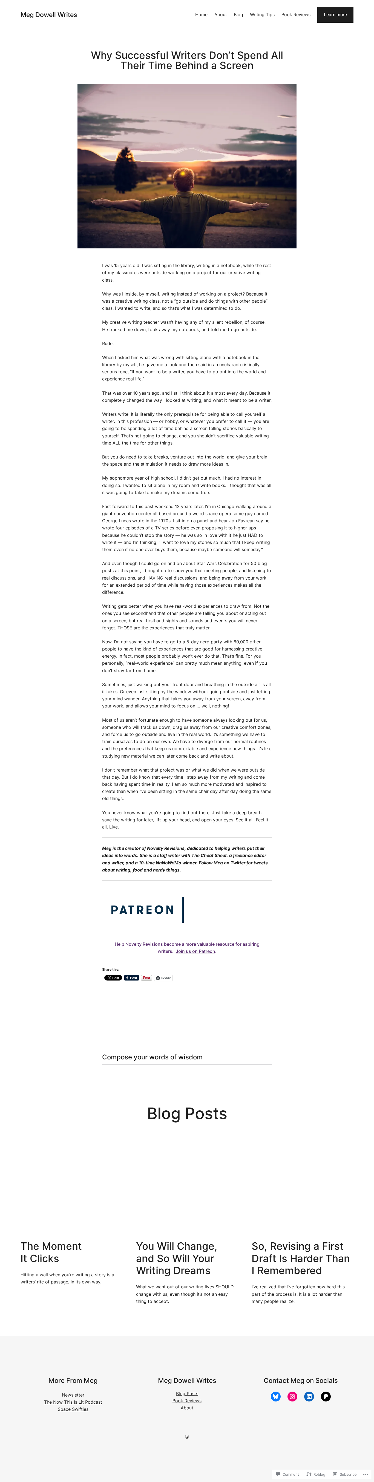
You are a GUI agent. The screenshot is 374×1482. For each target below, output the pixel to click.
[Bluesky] (276, 1396)
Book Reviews (187, 1400)
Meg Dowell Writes (49, 15)
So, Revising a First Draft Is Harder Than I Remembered (301, 1258)
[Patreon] (326, 1396)
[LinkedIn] (309, 1396)
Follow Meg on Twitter (222, 862)
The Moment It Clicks (51, 1252)
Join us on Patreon (195, 951)
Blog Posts (187, 1393)
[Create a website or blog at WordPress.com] (187, 1437)
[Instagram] (292, 1396)
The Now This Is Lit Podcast (73, 1402)
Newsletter (73, 1395)
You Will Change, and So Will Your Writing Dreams (176, 1258)
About (187, 1408)
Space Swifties (73, 1409)
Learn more (335, 14)
